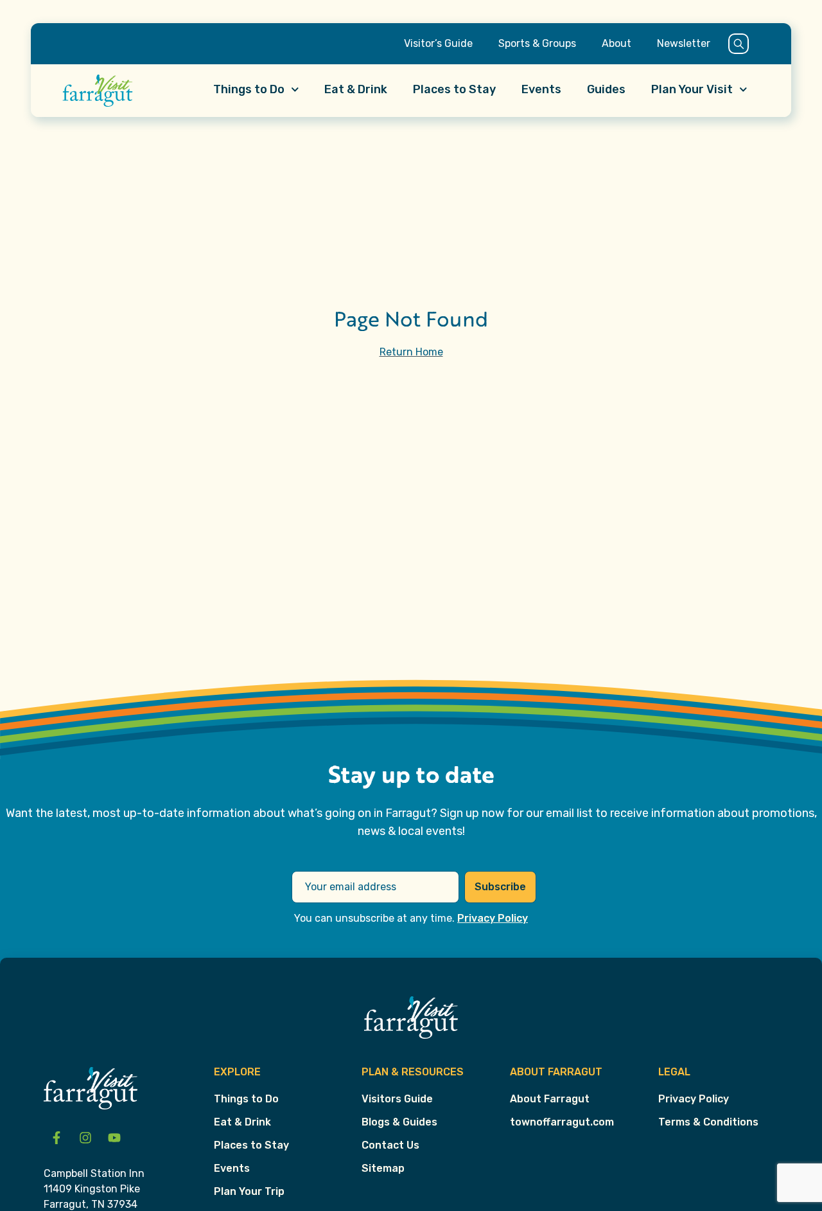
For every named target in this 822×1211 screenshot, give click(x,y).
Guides (606, 89)
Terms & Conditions (708, 1122)
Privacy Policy (492, 918)
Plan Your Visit (692, 89)
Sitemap (383, 1168)
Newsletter (683, 43)
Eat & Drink (355, 89)
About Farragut (550, 1099)
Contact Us (390, 1145)
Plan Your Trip (249, 1191)
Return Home (411, 352)
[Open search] (738, 43)
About (616, 43)
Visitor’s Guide (438, 43)
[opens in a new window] (56, 1138)
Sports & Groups (537, 43)
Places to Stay (454, 89)
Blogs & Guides (399, 1122)
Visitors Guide (397, 1099)
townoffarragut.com (562, 1122)
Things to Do (248, 89)
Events (541, 89)
